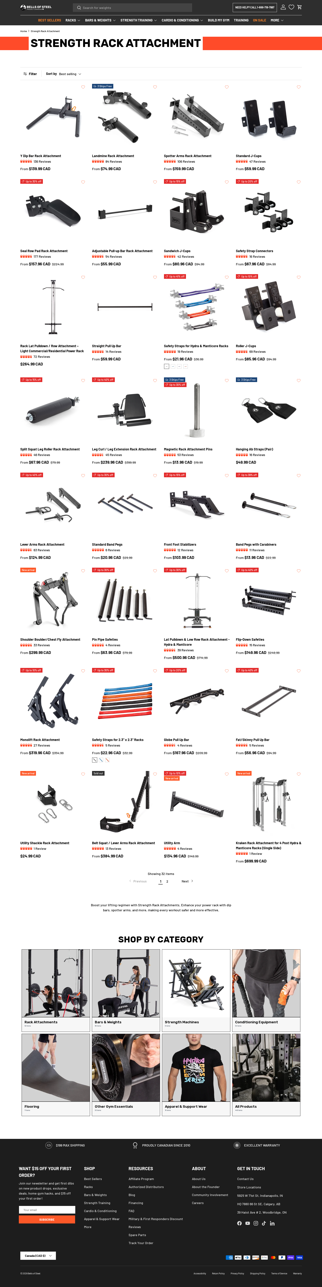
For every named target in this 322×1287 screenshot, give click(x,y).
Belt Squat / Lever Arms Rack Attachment (123, 843)
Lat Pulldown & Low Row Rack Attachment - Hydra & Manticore (197, 641)
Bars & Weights (95, 1195)
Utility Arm (172, 843)
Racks (88, 1187)
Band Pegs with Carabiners (256, 544)
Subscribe (46, 1219)
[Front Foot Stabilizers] (197, 506)
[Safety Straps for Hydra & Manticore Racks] (197, 307)
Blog (132, 1195)
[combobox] (132, 7)
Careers (198, 1203)
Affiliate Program (141, 1179)
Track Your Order (141, 1243)
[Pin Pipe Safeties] (125, 601)
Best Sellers (93, 1179)
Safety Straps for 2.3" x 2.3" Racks (117, 740)
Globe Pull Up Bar (176, 740)
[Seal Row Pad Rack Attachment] (53, 212)
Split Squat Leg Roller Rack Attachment (50, 449)
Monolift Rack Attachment (40, 740)
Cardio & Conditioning (100, 1211)
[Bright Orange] (185, 366)
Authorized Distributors (146, 1187)
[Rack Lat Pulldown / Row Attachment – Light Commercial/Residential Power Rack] (53, 307)
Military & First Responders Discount (156, 1219)
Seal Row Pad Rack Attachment (44, 251)
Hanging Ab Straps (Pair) (254, 449)
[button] (300, 7)
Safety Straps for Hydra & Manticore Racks (196, 346)
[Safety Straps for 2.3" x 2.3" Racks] (125, 701)
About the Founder (206, 1187)
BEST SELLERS (49, 20)
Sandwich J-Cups (177, 251)
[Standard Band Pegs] (125, 506)
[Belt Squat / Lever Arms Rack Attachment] (125, 804)
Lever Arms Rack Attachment (42, 544)
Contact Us (245, 1179)
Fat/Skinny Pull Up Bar (252, 740)
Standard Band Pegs (107, 544)
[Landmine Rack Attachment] (125, 117)
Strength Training (97, 1203)
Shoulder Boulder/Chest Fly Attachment (50, 639)
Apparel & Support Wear (102, 1219)
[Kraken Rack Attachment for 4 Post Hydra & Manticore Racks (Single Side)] (269, 804)
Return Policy (218, 1273)
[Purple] (179, 366)
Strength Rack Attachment (45, 31)
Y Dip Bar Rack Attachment (40, 156)
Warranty (297, 1273)
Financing (136, 1203)
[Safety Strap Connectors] (269, 212)
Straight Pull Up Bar (106, 346)
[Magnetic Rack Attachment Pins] (197, 410)
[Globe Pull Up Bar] (197, 701)
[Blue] (173, 366)
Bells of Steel (34, 1273)
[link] (137, 881)
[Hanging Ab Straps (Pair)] (269, 410)
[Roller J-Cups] (269, 307)
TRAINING (241, 20)
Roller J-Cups (246, 346)
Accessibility (200, 1273)
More (87, 1227)
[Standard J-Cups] (269, 117)
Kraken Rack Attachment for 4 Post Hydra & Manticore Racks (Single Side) (269, 845)
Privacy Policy (237, 1273)
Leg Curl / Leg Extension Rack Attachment (124, 449)
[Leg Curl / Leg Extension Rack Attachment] (125, 410)
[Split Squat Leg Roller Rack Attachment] (53, 410)
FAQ (131, 1211)
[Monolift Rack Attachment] (53, 701)
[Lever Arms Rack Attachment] (53, 506)
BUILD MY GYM (218, 20)
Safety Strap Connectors (254, 251)
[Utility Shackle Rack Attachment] (53, 804)
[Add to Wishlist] (83, 87)
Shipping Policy (257, 1273)
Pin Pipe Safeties (105, 639)
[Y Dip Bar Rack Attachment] (53, 117)
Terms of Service (279, 1273)
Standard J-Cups (248, 156)
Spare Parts (137, 1235)
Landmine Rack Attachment (113, 156)
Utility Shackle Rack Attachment (44, 843)
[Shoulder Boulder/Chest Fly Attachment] (53, 601)
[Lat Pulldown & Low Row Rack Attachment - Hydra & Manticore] (197, 601)
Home (23, 31)
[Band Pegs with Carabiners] (269, 506)
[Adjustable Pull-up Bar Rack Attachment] (125, 212)
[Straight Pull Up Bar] (125, 307)
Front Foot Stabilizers (180, 544)
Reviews (135, 1227)
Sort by (51, 74)
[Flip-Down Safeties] (269, 601)
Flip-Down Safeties (250, 639)
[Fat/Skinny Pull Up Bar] (269, 701)
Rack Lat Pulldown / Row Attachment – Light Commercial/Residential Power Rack (52, 348)
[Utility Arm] (197, 804)
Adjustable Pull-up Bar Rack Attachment (122, 251)
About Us (199, 1179)
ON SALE (259, 20)
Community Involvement (210, 1195)
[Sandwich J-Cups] (197, 212)
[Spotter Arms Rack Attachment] (197, 117)
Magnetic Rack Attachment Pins (188, 449)
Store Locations (249, 1187)
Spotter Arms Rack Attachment (187, 156)
